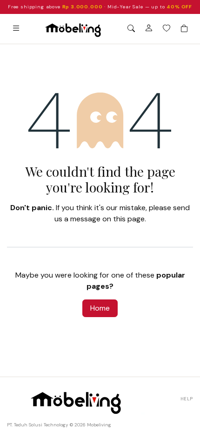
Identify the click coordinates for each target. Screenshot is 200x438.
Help (186, 399)
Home (100, 308)
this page (129, 219)
